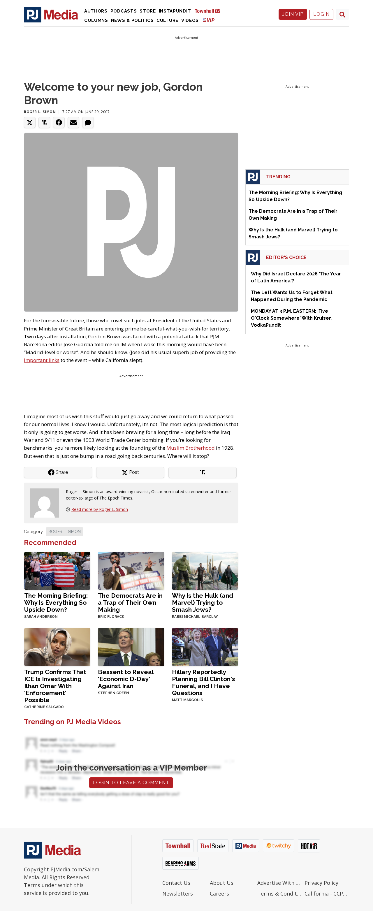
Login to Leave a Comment (131, 782)
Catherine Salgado (44, 707)
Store (148, 11)
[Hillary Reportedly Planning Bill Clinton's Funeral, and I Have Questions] (205, 646)
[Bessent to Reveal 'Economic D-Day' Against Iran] (131, 646)
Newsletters (177, 893)
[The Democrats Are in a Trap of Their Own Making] (131, 570)
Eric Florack (111, 617)
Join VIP (292, 14)
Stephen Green (113, 693)
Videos (190, 20)
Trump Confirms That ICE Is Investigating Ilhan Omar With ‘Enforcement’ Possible (55, 686)
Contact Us (176, 882)
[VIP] (208, 20)
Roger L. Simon (40, 111)
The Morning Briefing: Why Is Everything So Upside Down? (56, 602)
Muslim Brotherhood (191, 447)
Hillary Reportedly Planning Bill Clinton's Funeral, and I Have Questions (203, 682)
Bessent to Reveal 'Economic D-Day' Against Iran (125, 679)
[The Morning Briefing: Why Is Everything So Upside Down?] (57, 570)
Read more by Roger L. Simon (99, 509)
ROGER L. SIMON (64, 531)
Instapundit (175, 11)
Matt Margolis (187, 700)
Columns (96, 20)
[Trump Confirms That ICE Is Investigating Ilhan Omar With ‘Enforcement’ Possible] (57, 646)
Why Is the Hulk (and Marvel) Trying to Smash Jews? (202, 602)
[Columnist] (47, 502)
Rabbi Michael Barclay (195, 617)
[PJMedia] (51, 14)
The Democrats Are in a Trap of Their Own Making (130, 602)
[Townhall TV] (209, 11)
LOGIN (321, 14)
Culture (167, 20)
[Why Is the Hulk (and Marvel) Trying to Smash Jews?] (205, 570)
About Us (221, 882)
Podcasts (123, 11)
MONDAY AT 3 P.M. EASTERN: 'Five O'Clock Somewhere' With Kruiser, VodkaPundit (291, 318)
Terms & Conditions (279, 893)
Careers (219, 893)
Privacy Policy (321, 882)
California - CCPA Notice (327, 893)
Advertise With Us (279, 882)
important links (41, 360)
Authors (96, 11)
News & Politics (132, 20)
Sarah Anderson (41, 617)
